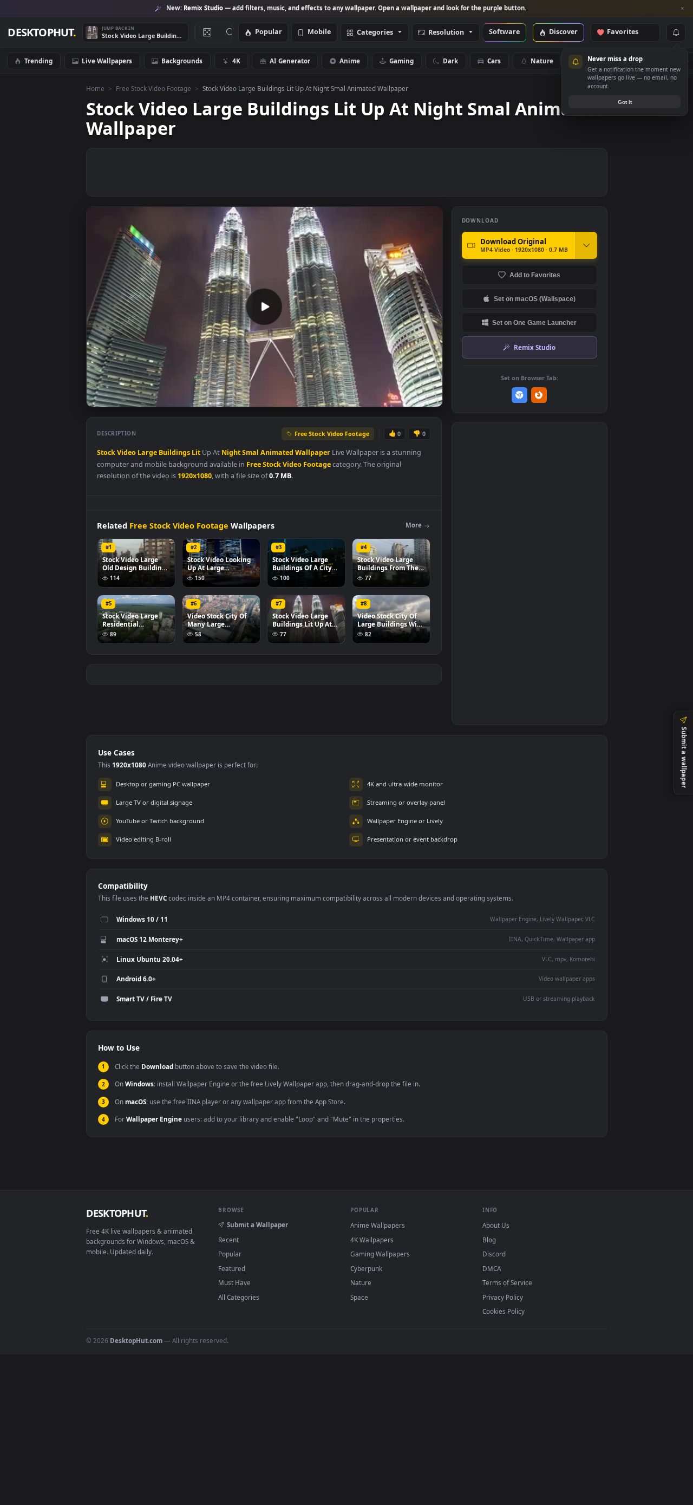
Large (147, 452)
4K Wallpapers (372, 1239)
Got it (625, 102)
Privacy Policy (502, 1297)
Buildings (174, 452)
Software (504, 32)
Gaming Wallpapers (380, 1253)
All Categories (238, 1297)
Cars (494, 60)
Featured (231, 1268)
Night (230, 452)
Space (359, 1297)
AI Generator (290, 60)
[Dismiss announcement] (682, 9)
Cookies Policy (503, 1311)
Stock (106, 452)
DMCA (491, 1268)
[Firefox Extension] (539, 395)
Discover (563, 32)
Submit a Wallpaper (257, 1224)
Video (126, 452)
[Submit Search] (230, 32)
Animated (276, 452)
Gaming (401, 60)
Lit (196, 452)
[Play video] (264, 306)
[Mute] (369, 398)
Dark (450, 60)
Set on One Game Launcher (534, 322)
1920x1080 (195, 475)
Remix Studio (534, 347)
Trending (38, 60)
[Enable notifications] (675, 32)
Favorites (628, 32)
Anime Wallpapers (377, 1225)
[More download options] (586, 245)
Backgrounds (181, 60)
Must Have (234, 1282)
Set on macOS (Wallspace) (535, 298)
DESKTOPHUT (117, 1213)
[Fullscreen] (428, 398)
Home (95, 88)
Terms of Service (507, 1282)
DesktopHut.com (136, 1340)
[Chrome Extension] (519, 395)
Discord (494, 1253)
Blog (489, 1239)
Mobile (319, 32)
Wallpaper (312, 452)
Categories (375, 32)
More (414, 525)
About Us (495, 1225)
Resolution (446, 32)
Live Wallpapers (107, 60)
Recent (228, 1239)
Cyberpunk (366, 1268)
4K (236, 60)
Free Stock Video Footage (153, 88)
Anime (349, 60)
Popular (268, 32)
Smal (250, 452)
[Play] (100, 398)
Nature (542, 60)
